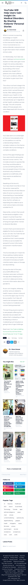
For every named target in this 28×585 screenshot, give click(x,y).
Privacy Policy (14, 557)
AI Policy (21, 557)
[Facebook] (8, 342)
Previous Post (6, 474)
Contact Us (5, 559)
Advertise (22, 555)
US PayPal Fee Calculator (9, 567)
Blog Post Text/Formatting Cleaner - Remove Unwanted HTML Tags (14, 575)
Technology (14, 338)
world (15, 534)
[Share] (22, 30)
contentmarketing (9, 518)
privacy (13, 526)
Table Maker (20, 571)
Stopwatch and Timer (20, 569)
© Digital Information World (10, 555)
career (19, 512)
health (5, 523)
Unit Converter (22, 567)
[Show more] (18, 342)
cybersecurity (20, 518)
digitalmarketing (8, 520)
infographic (13, 523)
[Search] (25, 2)
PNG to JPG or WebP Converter (14, 573)
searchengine (7, 529)
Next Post (23, 474)
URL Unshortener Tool (14, 578)
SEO (5, 506)
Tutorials (15, 509)
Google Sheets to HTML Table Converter (14, 580)
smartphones (16, 532)
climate (11, 515)
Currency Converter (7, 569)
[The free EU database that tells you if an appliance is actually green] (8, 372)
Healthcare (18, 503)
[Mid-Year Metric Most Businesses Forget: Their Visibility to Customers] (20, 407)
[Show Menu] (2, 2)
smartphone (7, 532)
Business (10, 503)
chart (5, 515)
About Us (6, 557)
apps (21, 509)
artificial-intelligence (9, 512)
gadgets (17, 520)
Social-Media (18, 506)
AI (4, 503)
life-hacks (6, 526)
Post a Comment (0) (14, 469)
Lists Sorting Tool (20, 565)
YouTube (20, 338)
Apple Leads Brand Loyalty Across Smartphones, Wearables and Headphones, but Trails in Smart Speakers (20, 387)
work (10, 534)
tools (5, 534)
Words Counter (13, 559)
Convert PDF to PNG (10, 571)
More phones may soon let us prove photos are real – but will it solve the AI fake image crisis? (8, 454)
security (16, 529)
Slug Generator (8, 561)
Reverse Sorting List (8, 565)
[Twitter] (11, 342)
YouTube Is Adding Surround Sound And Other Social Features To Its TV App (13, 331)
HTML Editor (22, 559)
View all (22, 361)
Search (11, 506)
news (9, 338)
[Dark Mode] (22, 2)
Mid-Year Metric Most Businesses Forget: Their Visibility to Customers (20, 420)
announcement (19, 59)
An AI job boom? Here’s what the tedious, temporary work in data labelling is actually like (8, 421)
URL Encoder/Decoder (20, 563)
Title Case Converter (7, 563)
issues (20, 523)
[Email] (15, 342)
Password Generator (18, 561)
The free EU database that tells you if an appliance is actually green (8, 385)
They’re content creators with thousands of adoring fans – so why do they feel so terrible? (20, 454)
